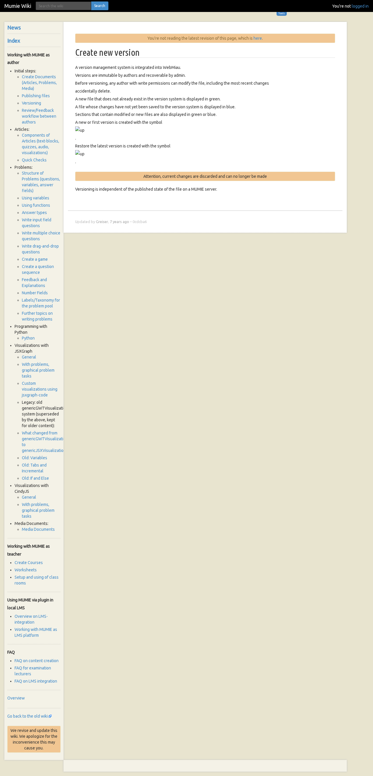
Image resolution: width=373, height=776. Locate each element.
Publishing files (36, 95)
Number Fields (35, 292)
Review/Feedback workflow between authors (39, 116)
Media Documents (38, 529)
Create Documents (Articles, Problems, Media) (39, 82)
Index (13, 41)
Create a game (35, 259)
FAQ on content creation (37, 660)
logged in (360, 6)
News (14, 27)
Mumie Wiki (17, 6)
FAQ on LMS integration (36, 681)
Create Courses (29, 562)
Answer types (34, 212)
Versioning (31, 103)
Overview (16, 698)
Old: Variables (34, 457)
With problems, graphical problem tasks (38, 370)
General (29, 357)
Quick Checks (34, 160)
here (258, 38)
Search (99, 6)
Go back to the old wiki (27, 716)
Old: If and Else (35, 478)
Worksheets (26, 570)
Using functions (36, 205)
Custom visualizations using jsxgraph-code (39, 389)
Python (28, 338)
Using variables (35, 198)
